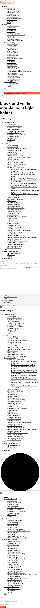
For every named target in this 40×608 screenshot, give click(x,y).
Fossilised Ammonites (13, 26)
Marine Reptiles (11, 36)
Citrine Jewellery (11, 57)
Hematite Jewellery (12, 66)
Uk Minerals (11, 140)
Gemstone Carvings (12, 17)
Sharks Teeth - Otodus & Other (17, 164)
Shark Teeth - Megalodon (15, 162)
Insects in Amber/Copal (13, 33)
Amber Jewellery (11, 49)
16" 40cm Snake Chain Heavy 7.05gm (23, 173)
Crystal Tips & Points (12, 12)
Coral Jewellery (11, 60)
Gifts (5, 88)
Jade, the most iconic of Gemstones (19, 230)
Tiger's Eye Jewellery (14, 248)
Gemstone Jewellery (9, 42)
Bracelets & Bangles (12, 43)
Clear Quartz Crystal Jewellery (15, 58)
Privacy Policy (8, 300)
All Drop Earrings (12, 46)
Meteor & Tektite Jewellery (14, 70)
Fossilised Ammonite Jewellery (17, 148)
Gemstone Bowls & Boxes (14, 15)
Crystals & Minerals (9, 8)
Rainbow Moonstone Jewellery (15, 74)
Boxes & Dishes (11, 27)
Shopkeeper (12, 305)
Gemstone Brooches (12, 45)
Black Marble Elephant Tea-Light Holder (11, 280)
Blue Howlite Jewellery (14, 209)
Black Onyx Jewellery (12, 52)
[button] (20, 262)
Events (6, 295)
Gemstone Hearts (12, 20)
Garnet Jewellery (11, 63)
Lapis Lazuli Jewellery (13, 68)
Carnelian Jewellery (12, 55)
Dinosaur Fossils (11, 29)
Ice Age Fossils (11, 32)
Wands (9, 23)
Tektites (9, 86)
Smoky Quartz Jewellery (13, 77)
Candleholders (11, 9)
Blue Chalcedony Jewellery (14, 54)
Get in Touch (8, 302)
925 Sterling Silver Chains (14, 79)
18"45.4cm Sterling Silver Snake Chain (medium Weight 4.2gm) (23, 184)
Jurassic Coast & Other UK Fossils (16, 35)
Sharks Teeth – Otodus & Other (15, 40)
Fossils (5, 24)
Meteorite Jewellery (12, 83)
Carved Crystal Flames (13, 11)
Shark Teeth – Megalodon (14, 39)
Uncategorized (8, 258)
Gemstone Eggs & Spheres (14, 18)
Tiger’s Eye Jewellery (12, 80)
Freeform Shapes (12, 14)
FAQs (5, 298)
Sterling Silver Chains (14, 246)
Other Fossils (10, 37)
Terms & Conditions (10, 297)
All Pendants (10, 48)
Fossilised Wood (11, 30)
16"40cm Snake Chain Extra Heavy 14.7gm (24, 178)
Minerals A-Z (10, 21)
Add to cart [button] (13, 286)
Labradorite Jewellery (13, 67)
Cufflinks (10, 220)
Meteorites (10, 85)
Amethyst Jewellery (12, 51)
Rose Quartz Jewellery (13, 76)
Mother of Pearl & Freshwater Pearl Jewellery (19, 71)
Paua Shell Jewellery (12, 73)
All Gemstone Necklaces (15, 199)
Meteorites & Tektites (10, 82)
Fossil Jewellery (11, 61)
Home (5, 6)
